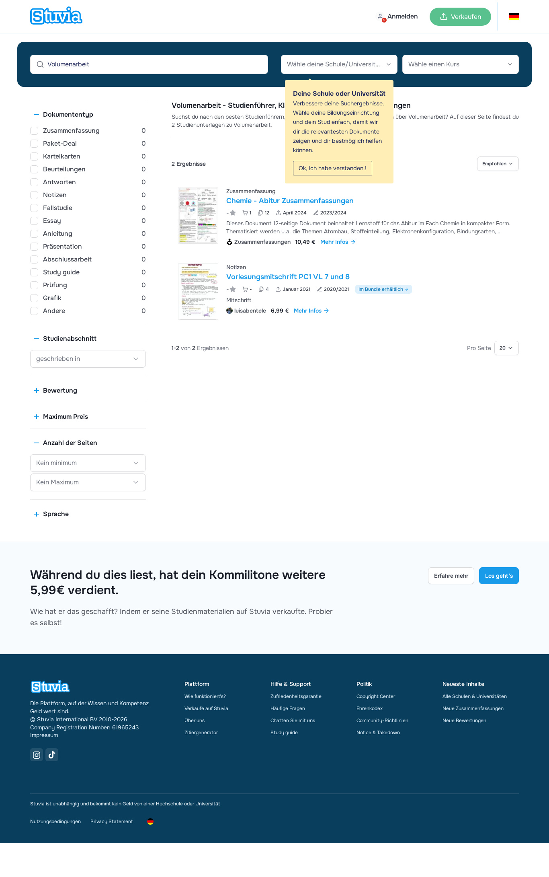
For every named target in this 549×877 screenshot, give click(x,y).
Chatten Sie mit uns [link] (292, 720)
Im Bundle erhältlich (380, 289)
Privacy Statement (111, 821)
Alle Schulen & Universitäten (474, 696)
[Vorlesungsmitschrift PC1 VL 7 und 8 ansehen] (345, 291)
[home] (56, 16)
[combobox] (339, 64)
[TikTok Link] (51, 754)
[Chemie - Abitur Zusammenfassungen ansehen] (345, 215)
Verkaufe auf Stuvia (206, 708)
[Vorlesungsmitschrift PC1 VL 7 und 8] (198, 291)
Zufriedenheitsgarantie (296, 696)
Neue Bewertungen (464, 720)
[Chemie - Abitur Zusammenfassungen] (198, 215)
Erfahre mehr (451, 575)
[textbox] (339, 64)
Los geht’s (499, 575)
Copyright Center (375, 696)
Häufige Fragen (287, 708)
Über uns (194, 720)
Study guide (284, 732)
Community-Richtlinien (382, 720)
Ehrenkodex (369, 708)
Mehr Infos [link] (334, 241)
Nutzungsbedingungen (55, 821)
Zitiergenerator (201, 732)
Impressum (44, 735)
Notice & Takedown (378, 732)
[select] (498, 163)
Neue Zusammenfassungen (473, 708)
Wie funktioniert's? (205, 696)
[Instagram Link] (36, 754)
